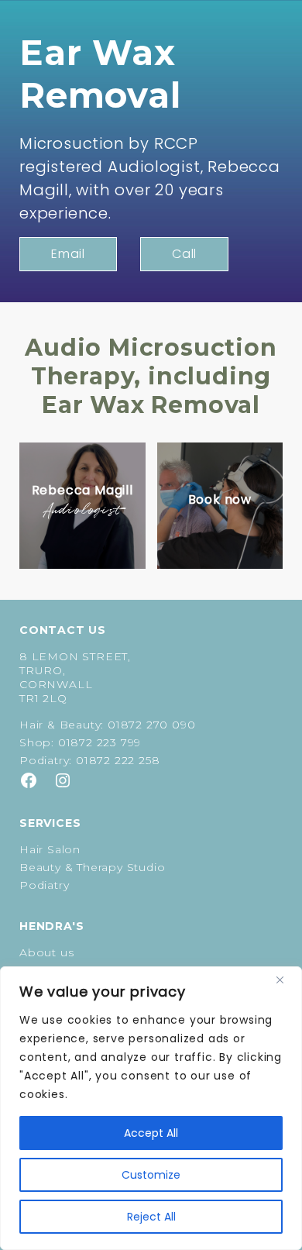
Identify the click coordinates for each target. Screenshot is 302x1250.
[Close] (285, 979)
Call (184, 254)
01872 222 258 (118, 760)
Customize (151, 1175)
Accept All (151, 1133)
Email (68, 254)
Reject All (151, 1216)
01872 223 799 (99, 742)
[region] (151, 1108)
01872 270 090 (151, 725)
